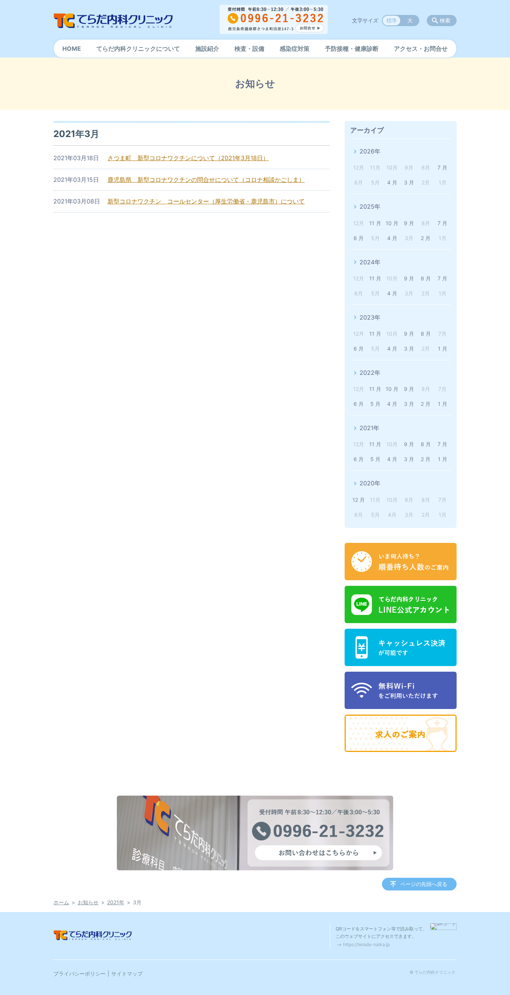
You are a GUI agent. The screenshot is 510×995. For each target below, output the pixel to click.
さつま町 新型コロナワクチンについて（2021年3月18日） (188, 158)
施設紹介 (207, 48)
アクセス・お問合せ (421, 48)
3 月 (409, 182)
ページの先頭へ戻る (423, 884)
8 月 (426, 278)
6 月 (359, 238)
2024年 (370, 262)
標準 (391, 20)
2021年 (369, 428)
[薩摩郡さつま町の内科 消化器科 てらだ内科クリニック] (113, 20)
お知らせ (88, 902)
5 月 (375, 404)
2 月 (425, 238)
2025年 (370, 206)
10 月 (392, 223)
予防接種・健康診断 (352, 48)
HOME (71, 48)
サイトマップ (127, 973)
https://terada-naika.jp (366, 944)
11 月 (375, 223)
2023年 (370, 317)
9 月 (409, 223)
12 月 (358, 500)
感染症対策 (295, 48)
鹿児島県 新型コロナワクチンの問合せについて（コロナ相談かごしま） (206, 179)
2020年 (370, 483)
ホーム (61, 902)
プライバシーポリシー (79, 973)
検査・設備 (249, 48)
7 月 (442, 167)
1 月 (442, 348)
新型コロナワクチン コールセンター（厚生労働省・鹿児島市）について (206, 201)
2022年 (370, 372)
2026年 (370, 151)
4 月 (392, 182)
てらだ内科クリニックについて (138, 48)
